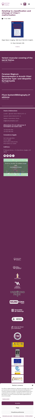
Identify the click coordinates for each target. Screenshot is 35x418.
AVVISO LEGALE (29, 416)
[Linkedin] (7, 156)
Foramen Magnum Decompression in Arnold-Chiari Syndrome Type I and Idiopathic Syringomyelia (16, 77)
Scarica (18, 46)
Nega (17, 407)
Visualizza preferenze (17, 412)
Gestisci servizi (5, 399)
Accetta (17, 403)
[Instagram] (13, 156)
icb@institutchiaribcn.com (11, 121)
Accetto (15, 170)
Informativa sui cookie (7, 416)
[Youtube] (5, 156)
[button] (32, 385)
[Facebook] (10, 156)
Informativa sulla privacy (18, 416)
